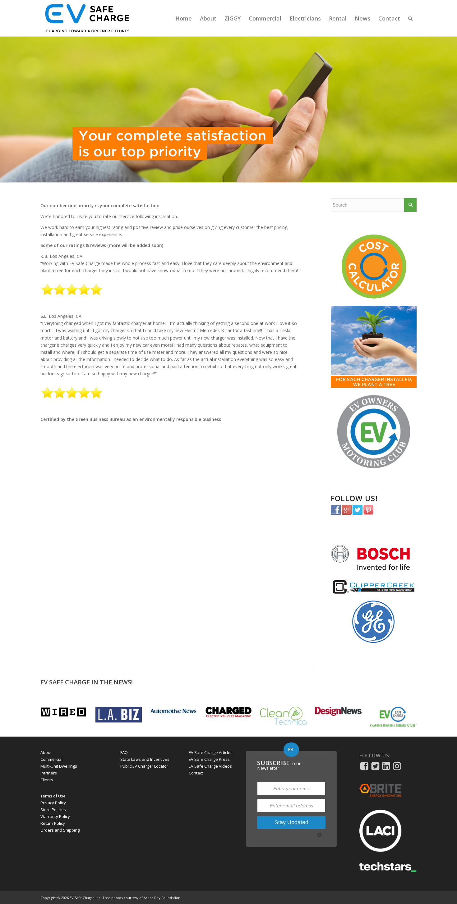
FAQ (124, 752)
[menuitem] (183, 18)
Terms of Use (53, 796)
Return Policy (52, 823)
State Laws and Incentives (144, 759)
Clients (46, 780)
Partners (48, 773)
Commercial (51, 759)
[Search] (410, 18)
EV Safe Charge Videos (210, 766)
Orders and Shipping (60, 830)
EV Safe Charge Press (209, 759)
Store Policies (53, 809)
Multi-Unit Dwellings (58, 766)
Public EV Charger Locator (144, 766)
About (46, 752)
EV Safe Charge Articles (211, 752)
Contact (196, 773)
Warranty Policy (55, 816)
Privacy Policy (53, 803)
